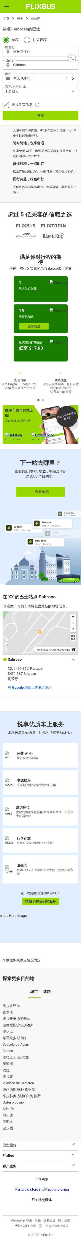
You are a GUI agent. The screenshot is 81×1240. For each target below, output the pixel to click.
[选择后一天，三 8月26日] (73, 78)
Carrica (8, 1051)
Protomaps (42, 649)
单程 (15, 40)
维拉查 (8, 1077)
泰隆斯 (8, 1064)
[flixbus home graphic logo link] (40, 6)
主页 (6, 18)
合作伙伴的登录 (21, 1220)
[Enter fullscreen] (73, 637)
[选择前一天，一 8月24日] (66, 78)
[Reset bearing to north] (73, 629)
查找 (40, 115)
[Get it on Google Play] (29, 1189)
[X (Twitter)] (43, 1210)
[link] (40, 516)
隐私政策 (49, 1220)
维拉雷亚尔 (11, 1006)
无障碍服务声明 (25, 1226)
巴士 (20, 18)
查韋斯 (8, 1012)
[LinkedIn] (42, 1210)
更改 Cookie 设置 (57, 1226)
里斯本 (8, 1122)
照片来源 (64, 1220)
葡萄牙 (35, 18)
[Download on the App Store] (56, 1189)
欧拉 (6, 1070)
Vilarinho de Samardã (18, 1083)
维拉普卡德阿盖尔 (16, 1019)
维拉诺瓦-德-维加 (16, 1057)
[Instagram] (40, 1210)
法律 (38, 1220)
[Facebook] (38, 1210)
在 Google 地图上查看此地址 (30, 687)
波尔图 (8, 1128)
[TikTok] (45, 1210)
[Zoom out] (73, 623)
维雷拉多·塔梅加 (15, 1038)
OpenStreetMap (61, 649)
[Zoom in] (73, 617)
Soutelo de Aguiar (16, 1044)
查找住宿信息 (22, 105)
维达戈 (8, 1032)
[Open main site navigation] (6, 6)
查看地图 (34, 326)
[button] (40, 51)
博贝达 (8, 1115)
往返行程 (40, 40)
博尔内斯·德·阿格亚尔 (19, 1089)
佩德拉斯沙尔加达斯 (18, 1025)
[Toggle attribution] (73, 649)
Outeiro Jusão (13, 1102)
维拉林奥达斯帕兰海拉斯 (22, 1096)
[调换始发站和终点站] (72, 58)
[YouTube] (41, 1210)
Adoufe (8, 1109)
